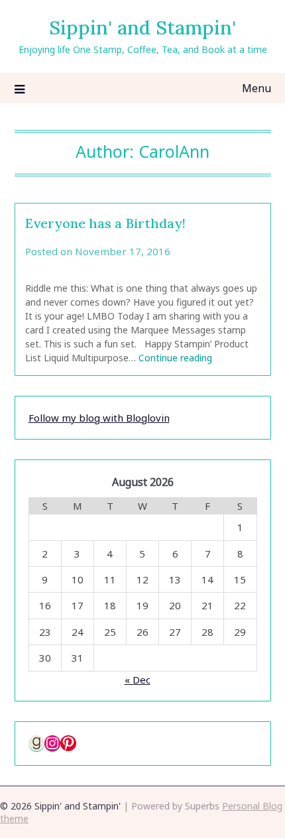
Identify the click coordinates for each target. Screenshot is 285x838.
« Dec (137, 679)
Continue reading (175, 357)
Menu (256, 88)
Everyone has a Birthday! (105, 223)
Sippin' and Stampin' (142, 27)
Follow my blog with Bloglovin (99, 417)
